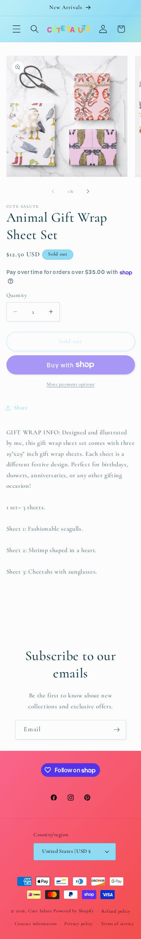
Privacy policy (78, 923)
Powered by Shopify (73, 911)
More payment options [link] (70, 384)
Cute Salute (40, 911)
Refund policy (116, 911)
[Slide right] (88, 191)
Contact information (36, 923)
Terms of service (117, 923)
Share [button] (21, 407)
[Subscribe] (117, 730)
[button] (17, 29)
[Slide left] (53, 191)
